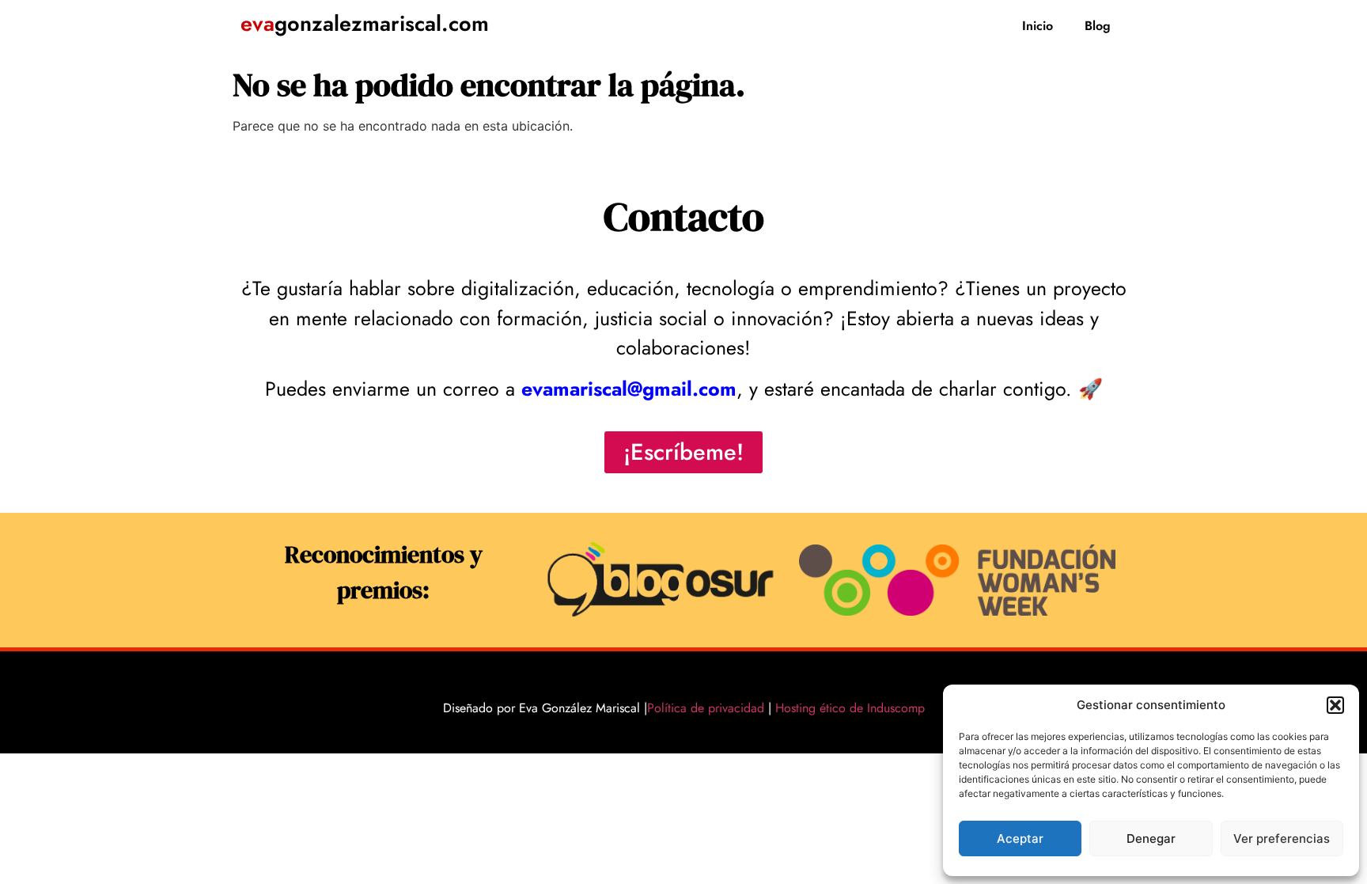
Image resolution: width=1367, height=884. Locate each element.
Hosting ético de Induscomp (846, 708)
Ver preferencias (1281, 838)
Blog (1098, 26)
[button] (1335, 705)
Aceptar (1020, 838)
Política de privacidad (705, 708)
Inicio (1037, 26)
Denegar (1151, 838)
